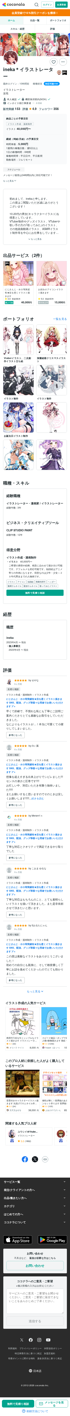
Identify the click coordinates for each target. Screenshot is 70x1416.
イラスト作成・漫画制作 (19, 694)
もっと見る (36, 238)
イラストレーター (52, 503)
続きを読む (38, 798)
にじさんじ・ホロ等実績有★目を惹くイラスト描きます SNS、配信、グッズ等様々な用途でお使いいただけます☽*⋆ (34, 702)
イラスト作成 (41, 694)
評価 (52, 28)
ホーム (11, 20)
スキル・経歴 (17, 28)
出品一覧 (34, 20)
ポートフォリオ (58, 20)
